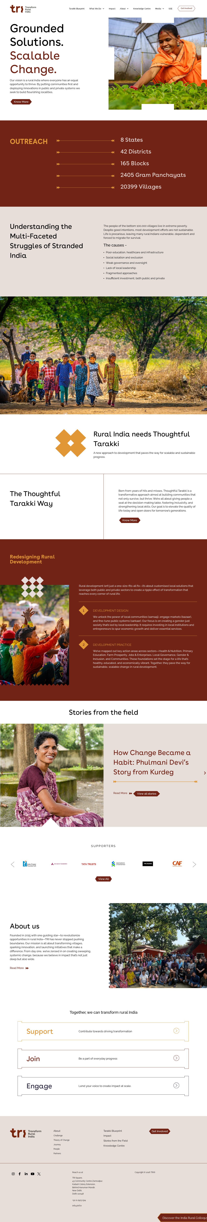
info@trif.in (77, 1205)
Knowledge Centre (142, 8)
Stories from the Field (116, 1140)
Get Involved (186, 8)
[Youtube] (32, 1174)
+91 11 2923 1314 (79, 1200)
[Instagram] (13, 1174)
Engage (39, 1086)
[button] (2, 773)
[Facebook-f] (19, 1174)
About (122, 8)
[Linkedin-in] (26, 1174)
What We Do (95, 8)
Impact (112, 8)
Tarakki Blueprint (76, 8)
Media (158, 8)
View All (103, 879)
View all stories (146, 803)
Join (33, 1058)
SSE (170, 8)
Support (40, 1031)
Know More (21, 101)
